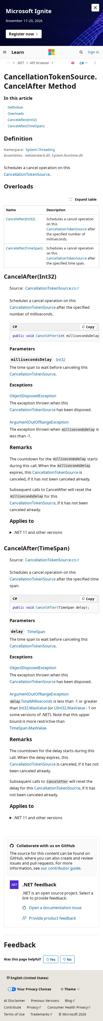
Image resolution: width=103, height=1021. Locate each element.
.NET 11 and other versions (38, 532)
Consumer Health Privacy (67, 1007)
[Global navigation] (5, 52)
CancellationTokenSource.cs (50, 288)
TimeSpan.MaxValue (28, 728)
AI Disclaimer (14, 1000)
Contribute (12, 1007)
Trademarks (39, 1014)
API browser (39, 63)
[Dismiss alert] (95, 7)
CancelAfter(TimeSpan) (26, 126)
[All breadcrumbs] (8, 63)
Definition (15, 107)
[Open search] (81, 52)
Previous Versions (45, 1000)
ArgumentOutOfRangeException (39, 422)
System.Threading (40, 149)
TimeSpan (36, 631)
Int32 (60, 359)
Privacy (32, 1007)
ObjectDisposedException (33, 395)
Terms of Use (14, 1014)
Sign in (93, 52)
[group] (54, 336)
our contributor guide (60, 868)
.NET (20, 63)
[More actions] (95, 63)
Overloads (16, 113)
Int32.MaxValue (33, 708)
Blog (68, 1000)
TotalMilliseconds (36, 701)
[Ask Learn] (73, 63)
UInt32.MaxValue (69, 708)
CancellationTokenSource (27, 174)
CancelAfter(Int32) (22, 119)
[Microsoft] (51, 52)
